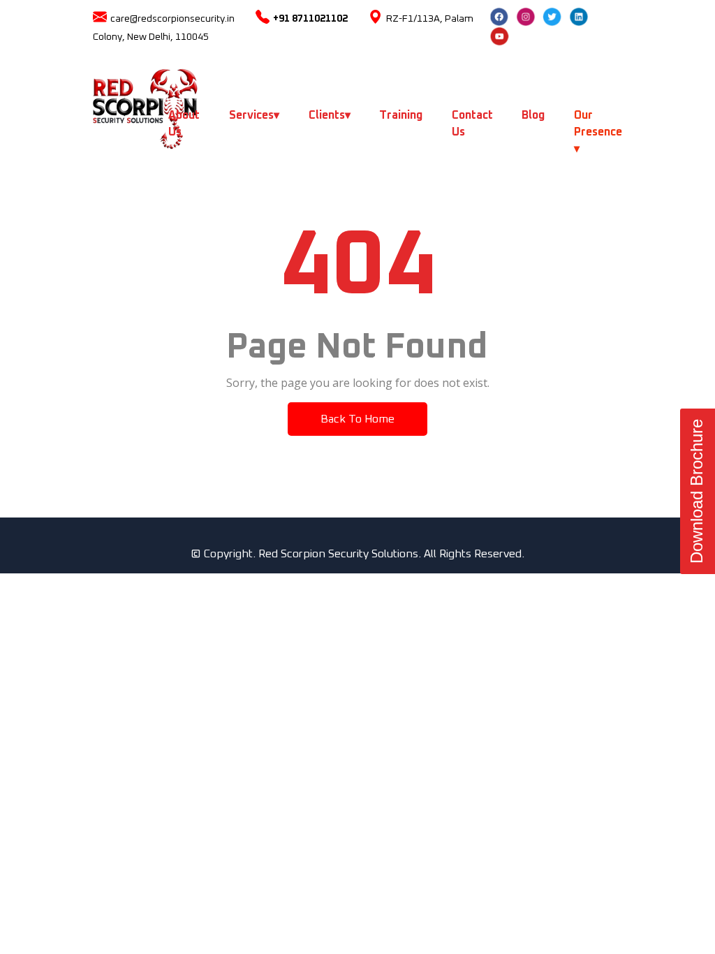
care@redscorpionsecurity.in (172, 19)
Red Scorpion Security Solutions (338, 553)
